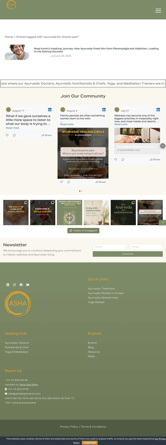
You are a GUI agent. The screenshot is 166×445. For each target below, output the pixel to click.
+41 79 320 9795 (18, 389)
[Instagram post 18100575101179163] (69, 212)
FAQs (91, 356)
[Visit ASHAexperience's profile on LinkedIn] (8, 109)
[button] (3, 145)
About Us (94, 351)
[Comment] (13, 136)
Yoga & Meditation (16, 351)
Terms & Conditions (93, 426)
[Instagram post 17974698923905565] (96, 212)
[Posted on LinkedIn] (50, 110)
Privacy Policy (69, 426)
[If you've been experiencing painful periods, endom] (16, 212)
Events (92, 342)
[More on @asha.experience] (42, 212)
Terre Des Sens (28, 384)
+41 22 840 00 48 (16, 380)
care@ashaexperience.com (24, 393)
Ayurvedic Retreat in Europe (106, 293)
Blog (91, 347)
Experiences (41, 56)
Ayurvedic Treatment (101, 288)
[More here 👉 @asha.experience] (123, 212)
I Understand (90, 443)
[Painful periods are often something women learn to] (150, 212)
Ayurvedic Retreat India (103, 297)
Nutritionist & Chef (17, 347)
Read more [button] (12, 127)
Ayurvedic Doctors (17, 342)
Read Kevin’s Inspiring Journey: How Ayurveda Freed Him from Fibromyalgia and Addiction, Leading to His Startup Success (96, 50)
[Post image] (17, 52)
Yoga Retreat (96, 302)
